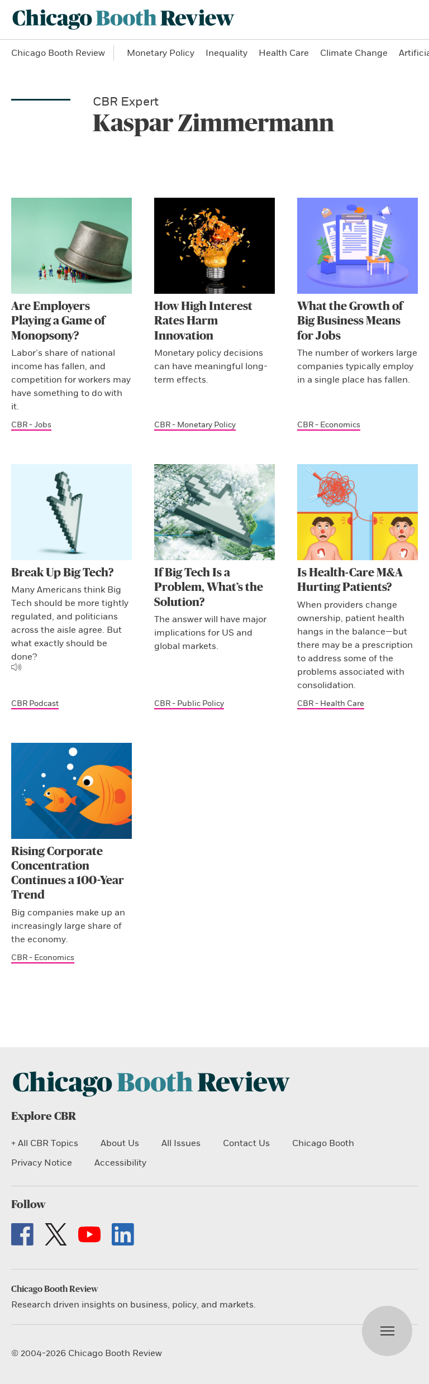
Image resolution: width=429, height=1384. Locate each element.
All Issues (181, 1143)
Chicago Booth (323, 1143)
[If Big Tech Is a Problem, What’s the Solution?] (214, 512)
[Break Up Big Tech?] (71, 512)
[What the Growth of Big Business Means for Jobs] (357, 246)
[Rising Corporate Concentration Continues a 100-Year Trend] (71, 791)
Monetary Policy (160, 53)
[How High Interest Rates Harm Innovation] (214, 246)
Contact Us (246, 1143)
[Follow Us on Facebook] (22, 1234)
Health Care (284, 53)
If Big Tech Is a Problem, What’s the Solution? (208, 587)
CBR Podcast (35, 703)
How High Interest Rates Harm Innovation (203, 321)
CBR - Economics (328, 424)
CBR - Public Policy (189, 703)
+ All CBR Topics (44, 1143)
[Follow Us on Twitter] (56, 1234)
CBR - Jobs (31, 424)
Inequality (226, 53)
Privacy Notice (41, 1162)
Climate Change (354, 53)
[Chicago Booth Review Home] (123, 19)
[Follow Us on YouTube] (89, 1234)
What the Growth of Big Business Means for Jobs (350, 321)
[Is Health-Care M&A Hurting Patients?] (357, 512)
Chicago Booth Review (58, 53)
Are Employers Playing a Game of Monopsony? (58, 321)
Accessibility (120, 1162)
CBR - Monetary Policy (195, 424)
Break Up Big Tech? (62, 573)
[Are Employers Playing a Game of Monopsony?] (71, 246)
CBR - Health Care (330, 703)
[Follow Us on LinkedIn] (123, 1234)
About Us (120, 1143)
